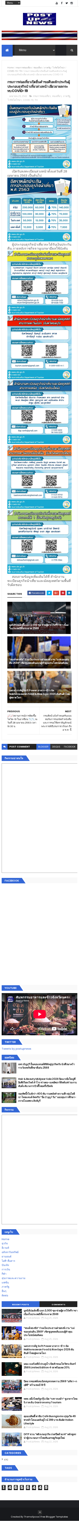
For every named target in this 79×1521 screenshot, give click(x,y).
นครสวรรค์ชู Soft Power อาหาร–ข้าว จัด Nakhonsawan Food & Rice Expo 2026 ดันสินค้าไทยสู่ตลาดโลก (39, 694)
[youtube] (57, 3)
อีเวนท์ (5, 1248)
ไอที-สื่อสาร (8, 1261)
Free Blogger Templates (54, 1516)
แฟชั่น (5, 1282)
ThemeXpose (31, 1516)
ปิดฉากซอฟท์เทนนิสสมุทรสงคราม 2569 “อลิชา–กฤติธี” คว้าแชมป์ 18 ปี (50, 1383)
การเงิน (6, 1269)
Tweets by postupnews (16, 1049)
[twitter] (67, 3)
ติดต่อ (5, 1295)
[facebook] (62, 3)
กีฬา (4, 1274)
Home (10, 67)
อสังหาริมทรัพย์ (10, 1252)
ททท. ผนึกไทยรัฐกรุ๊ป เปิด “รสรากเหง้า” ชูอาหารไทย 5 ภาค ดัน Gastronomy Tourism (50, 1400)
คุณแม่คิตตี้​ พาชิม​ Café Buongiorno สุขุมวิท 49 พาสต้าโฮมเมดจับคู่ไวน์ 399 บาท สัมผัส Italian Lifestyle (50, 1419)
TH (20, 71)
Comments (58, 1304)
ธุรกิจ (5, 1243)
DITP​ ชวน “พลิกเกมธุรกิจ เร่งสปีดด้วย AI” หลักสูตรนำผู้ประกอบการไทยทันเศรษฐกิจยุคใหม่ (50, 1436)
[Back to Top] (40, 1512)
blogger (43, 746)
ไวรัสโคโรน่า (59, 67)
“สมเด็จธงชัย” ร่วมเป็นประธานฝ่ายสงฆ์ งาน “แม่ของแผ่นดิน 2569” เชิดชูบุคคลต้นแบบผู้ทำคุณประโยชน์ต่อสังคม (39, 661)
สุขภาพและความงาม (13, 1278)
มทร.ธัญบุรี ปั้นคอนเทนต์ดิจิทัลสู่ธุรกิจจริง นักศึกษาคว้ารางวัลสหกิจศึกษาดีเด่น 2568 (46, 1066)
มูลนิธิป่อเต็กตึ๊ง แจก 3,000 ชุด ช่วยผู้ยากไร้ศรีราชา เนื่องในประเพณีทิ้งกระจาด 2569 (39, 626)
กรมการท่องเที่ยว (24, 67)
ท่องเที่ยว (38, 67)
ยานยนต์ (6, 1256)
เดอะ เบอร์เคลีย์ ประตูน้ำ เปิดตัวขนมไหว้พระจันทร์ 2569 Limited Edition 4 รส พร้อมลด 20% (50, 1365)
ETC (6, 1459)
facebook (70, 746)
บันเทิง (5, 1265)
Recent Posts (20, 1304)
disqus (56, 746)
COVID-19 (12, 71)
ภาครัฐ (47, 67)
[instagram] (72, 3)
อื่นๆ (4, 1291)
